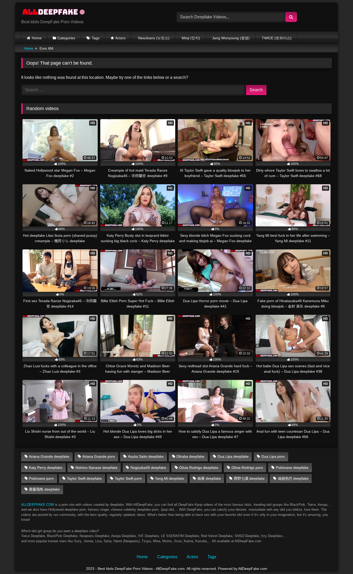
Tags (95, 38)
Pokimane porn (41, 478)
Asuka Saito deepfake (146, 456)
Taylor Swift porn (128, 478)
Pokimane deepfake (292, 467)
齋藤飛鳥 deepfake (44, 489)
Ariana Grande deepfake (49, 456)
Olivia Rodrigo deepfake (198, 467)
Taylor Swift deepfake (84, 478)
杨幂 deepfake (209, 478)
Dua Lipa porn (273, 456)
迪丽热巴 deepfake (293, 478)
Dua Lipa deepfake (233, 456)
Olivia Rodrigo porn (247, 467)
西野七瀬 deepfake (249, 478)
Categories (66, 38)
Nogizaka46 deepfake (148, 467)
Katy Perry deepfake (45, 467)
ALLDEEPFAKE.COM (37, 505)
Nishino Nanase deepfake (96, 467)
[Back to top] (337, 559)
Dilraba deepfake (190, 456)
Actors (120, 38)
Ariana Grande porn (98, 456)
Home (37, 38)
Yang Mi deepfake (169, 478)
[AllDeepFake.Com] (56, 13)
